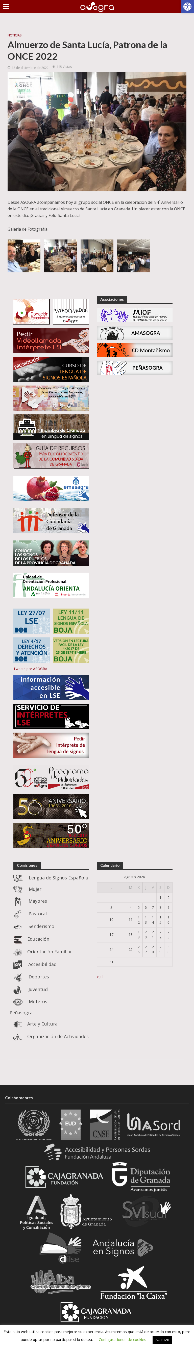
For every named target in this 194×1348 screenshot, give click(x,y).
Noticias (15, 35)
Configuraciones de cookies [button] (122, 1339)
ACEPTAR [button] (162, 1339)
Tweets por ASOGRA (30, 668)
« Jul (100, 976)
